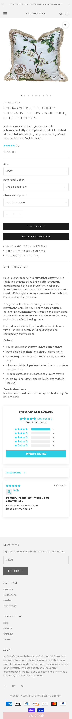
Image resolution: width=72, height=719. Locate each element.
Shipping (8, 634)
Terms (7, 639)
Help (5, 623)
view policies (29, 255)
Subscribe (15, 571)
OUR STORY (10, 606)
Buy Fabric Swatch (36, 236)
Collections (9, 595)
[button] (21, 429)
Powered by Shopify (49, 696)
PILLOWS (8, 589)
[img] (13, 485)
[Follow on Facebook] (5, 686)
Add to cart (36, 226)
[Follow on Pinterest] (22, 686)
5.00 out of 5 (44, 419)
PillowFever (11, 102)
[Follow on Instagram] (13, 686)
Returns (7, 628)
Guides (7, 600)
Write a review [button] (36, 454)
